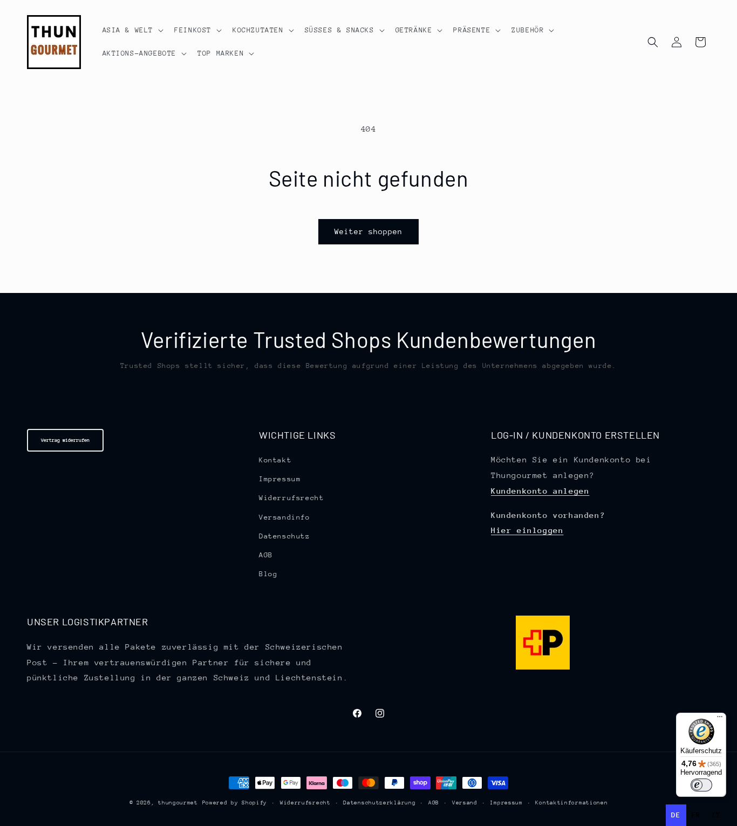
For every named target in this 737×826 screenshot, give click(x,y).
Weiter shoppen (368, 231)
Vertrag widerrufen (65, 440)
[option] (696, 815)
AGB (266, 555)
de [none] (675, 815)
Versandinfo (284, 517)
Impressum (280, 479)
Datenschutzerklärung (379, 803)
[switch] (701, 785)
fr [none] (696, 815)
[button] (132, 30)
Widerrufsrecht (291, 498)
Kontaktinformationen (571, 803)
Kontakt (275, 460)
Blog (268, 574)
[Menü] (719, 719)
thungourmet (178, 803)
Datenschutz (284, 536)
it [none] (716, 815)
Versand (464, 803)
